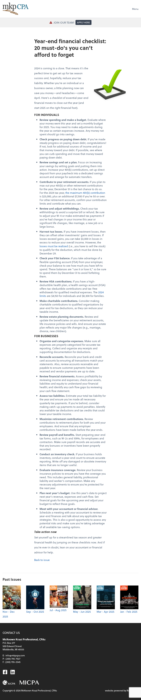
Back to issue (42, 560)
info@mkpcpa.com (15, 655)
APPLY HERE (83, 22)
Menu (135, 9)
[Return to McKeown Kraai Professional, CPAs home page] (16, 9)
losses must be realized (54, 246)
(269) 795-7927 (13, 658)
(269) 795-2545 (12, 662)
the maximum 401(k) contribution (85, 193)
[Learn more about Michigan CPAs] (29, 682)
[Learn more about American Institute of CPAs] (9, 682)
